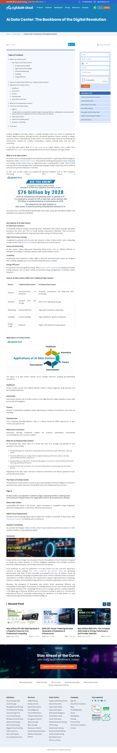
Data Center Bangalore (57, 713)
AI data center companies (49, 268)
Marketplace (58, 8)
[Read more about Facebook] (92, 700)
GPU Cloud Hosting (13, 725)
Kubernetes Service (34, 707)
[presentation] (104, 604)
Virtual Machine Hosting (14, 710)
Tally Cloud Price (12, 731)
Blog (72, 707)
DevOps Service (33, 704)
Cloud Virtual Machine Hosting (90, 97)
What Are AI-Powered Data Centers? (21, 103)
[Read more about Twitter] (95, 701)
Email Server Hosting (56, 728)
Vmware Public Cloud (35, 716)
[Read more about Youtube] (102, 700)
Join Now (107, 7)
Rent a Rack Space (12, 734)
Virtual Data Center (55, 716)
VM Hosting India (25, 682)
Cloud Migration (33, 710)
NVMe (23, 242)
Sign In (100, 7)
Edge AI (14, 109)
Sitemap (73, 719)
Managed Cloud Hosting (14, 707)
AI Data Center (16, 34)
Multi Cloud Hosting (13, 722)
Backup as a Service (34, 728)
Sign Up (73, 701)
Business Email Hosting (57, 731)
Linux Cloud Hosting (13, 716)
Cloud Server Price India (88, 104)
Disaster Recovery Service (37, 731)
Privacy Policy (75, 722)
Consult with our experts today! (58, 667)
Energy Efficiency (20, 77)
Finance (14, 94)
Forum (73, 713)
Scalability (18, 74)
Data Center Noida (91, 682)
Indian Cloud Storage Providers (90, 116)
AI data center (37, 147)
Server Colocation (55, 719)
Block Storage (32, 725)
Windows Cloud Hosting (14, 719)
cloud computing (69, 161)
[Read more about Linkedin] (98, 700)
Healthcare (15, 88)
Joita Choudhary (105, 45)
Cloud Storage (11, 704)
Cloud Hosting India (87, 101)
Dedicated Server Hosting (58, 722)
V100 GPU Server (86, 120)
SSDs (27, 242)
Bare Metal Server (55, 737)
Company (85, 8)
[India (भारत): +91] (83, 63)
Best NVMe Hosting (87, 108)
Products (40, 8)
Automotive (15, 91)
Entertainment (16, 96)
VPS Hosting (53, 725)
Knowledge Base (76, 710)
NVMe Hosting (41, 682)
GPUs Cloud (55, 682)
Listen (72, 44)
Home (8, 34)
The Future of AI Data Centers (19, 106)
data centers (18, 150)
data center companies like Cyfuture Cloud (46, 571)
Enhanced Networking (22, 71)
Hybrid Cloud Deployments (20, 119)
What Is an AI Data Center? (18, 59)
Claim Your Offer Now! (36, 2)
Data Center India (55, 704)
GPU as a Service (55, 740)
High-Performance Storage (23, 68)
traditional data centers (27, 161)
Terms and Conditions (78, 725)
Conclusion (13, 126)
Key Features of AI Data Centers (22, 62)
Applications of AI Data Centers (19, 85)
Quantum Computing (18, 122)
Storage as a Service (35, 719)
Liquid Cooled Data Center (58, 701)
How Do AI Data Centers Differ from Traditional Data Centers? (29, 82)
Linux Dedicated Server (14, 737)
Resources (75, 8)
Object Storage (33, 722)
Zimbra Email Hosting (56, 734)
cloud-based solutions (14, 519)
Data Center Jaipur (55, 710)
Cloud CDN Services (34, 713)
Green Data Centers (18, 116)
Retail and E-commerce (19, 99)
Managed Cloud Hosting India (90, 112)
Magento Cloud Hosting (14, 728)
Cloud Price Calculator (78, 704)
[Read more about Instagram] (105, 700)
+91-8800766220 (87, 2)
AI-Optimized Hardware (22, 66)
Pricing (67, 8)
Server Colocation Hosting (58, 685)
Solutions (48, 8)
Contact (73, 728)
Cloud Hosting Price (13, 713)
